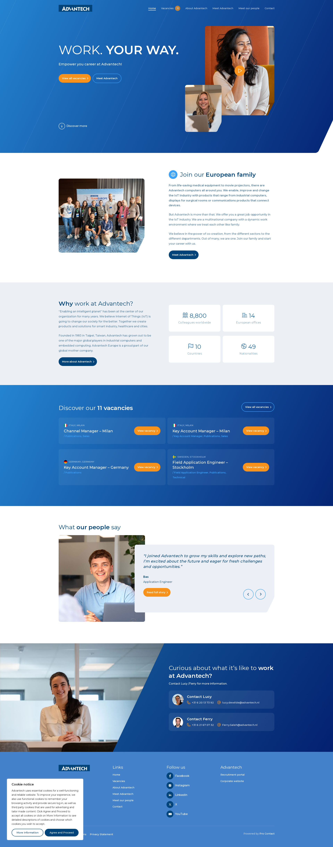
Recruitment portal (232, 774)
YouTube (181, 814)
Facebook (182, 776)
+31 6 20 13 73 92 (203, 702)
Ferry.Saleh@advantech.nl (240, 725)
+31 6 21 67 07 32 (203, 725)
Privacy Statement (101, 834)
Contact (117, 806)
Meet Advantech (123, 794)
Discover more (76, 126)
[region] (45, 809)
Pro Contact (267, 833)
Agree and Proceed (62, 832)
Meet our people (123, 800)
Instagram (182, 785)
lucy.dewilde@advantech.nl (240, 702)
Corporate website (232, 781)
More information (27, 832)
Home (116, 774)
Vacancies (119, 781)
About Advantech (123, 787)
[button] (75, 78)
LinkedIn (181, 795)
